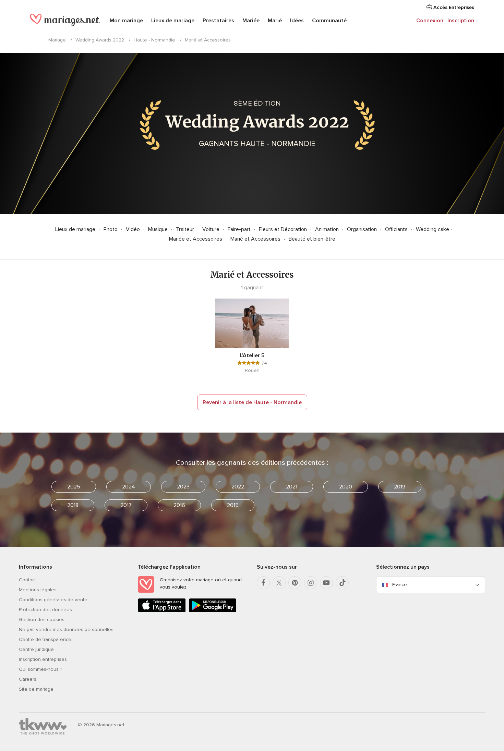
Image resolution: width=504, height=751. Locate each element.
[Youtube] (326, 582)
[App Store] (162, 611)
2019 (400, 486)
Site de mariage (36, 689)
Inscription (460, 20)
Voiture (211, 229)
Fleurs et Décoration (283, 229)
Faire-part (240, 229)
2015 (233, 505)
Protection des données (45, 610)
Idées (297, 20)
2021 (291, 486)
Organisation (362, 229)
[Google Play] (213, 611)
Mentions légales (38, 590)
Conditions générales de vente (53, 600)
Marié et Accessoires (256, 238)
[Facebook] (263, 582)
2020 (345, 486)
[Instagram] (310, 582)
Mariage (57, 40)
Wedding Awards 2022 (99, 40)
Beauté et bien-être (312, 238)
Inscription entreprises (43, 659)
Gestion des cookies (41, 619)
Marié (275, 20)
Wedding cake (432, 229)
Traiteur (185, 229)
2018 (73, 505)
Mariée (251, 20)
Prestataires (218, 20)
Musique (158, 229)
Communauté (329, 20)
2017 (126, 505)
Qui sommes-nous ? (40, 669)
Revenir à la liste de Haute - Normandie (252, 402)
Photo (111, 229)
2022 (237, 486)
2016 (179, 505)
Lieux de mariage (172, 20)
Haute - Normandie (154, 40)
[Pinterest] (294, 582)
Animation (327, 229)
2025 (73, 486)
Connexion (429, 20)
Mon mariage (126, 20)
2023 (183, 486)
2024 (128, 486)
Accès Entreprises (453, 7)
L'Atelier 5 (252, 355)
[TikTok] (342, 582)
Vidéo (133, 229)
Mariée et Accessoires (196, 238)
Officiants (397, 229)
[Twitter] (279, 582)
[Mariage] (65, 21)
